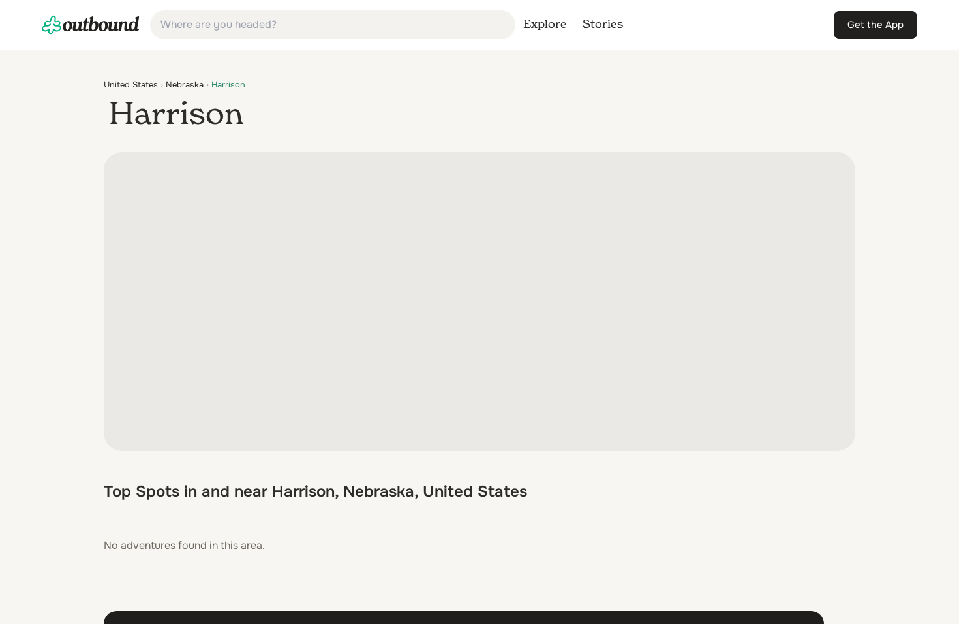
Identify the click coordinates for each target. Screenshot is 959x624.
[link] (91, 24)
